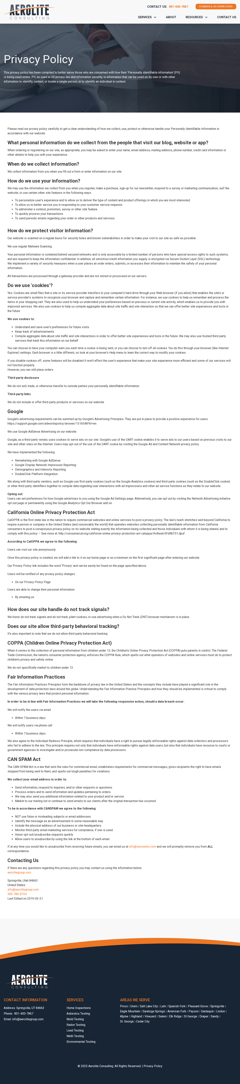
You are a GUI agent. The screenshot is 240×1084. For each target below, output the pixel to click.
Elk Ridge (175, 1016)
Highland (136, 1016)
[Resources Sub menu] (206, 17)
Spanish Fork (176, 1006)
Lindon (220, 1011)
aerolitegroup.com (19, 872)
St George (190, 1016)
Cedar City (143, 1021)
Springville (217, 1006)
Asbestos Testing (78, 1013)
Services (145, 17)
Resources (194, 17)
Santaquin (207, 1011)
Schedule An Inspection (215, 6)
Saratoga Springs (153, 1011)
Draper (204, 1016)
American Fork (176, 1011)
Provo (124, 1006)
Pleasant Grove (198, 1006)
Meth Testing (75, 1036)
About (171, 17)
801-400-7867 (178, 6)
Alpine (124, 1016)
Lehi (163, 1006)
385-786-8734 (17, 894)
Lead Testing (75, 1030)
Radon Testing (76, 1025)
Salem (162, 1016)
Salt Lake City (149, 1006)
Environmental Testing (81, 1041)
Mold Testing (75, 1019)
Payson (194, 1011)
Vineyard (150, 1016)
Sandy (215, 1016)
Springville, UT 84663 (30, 1008)
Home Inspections (79, 1008)
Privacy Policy (153, 1066)
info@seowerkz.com (142, 846)
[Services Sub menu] (155, 17)
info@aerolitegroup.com (23, 889)
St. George (127, 1021)
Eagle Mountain (130, 1011)
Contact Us (226, 17)
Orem (133, 1006)
